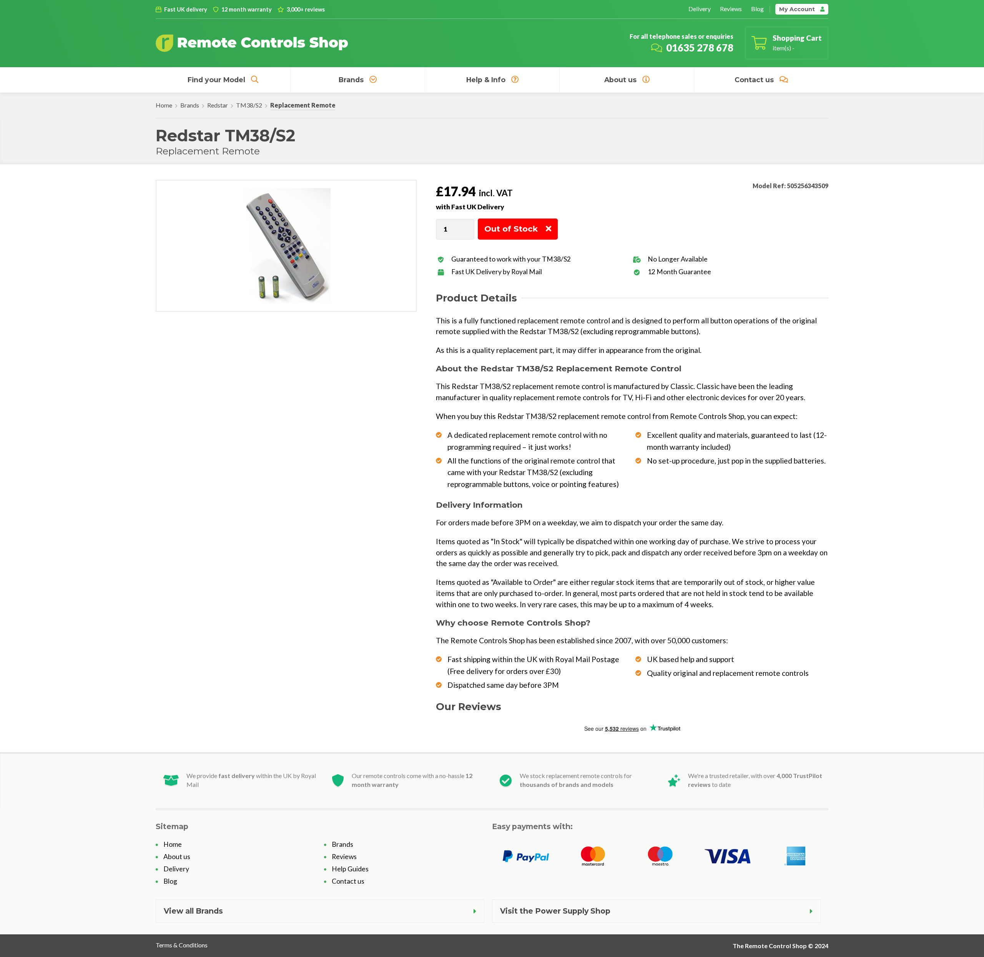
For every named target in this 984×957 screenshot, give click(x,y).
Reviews (731, 8)
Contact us (754, 80)
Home (164, 105)
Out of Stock (511, 228)
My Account (797, 9)
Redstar (217, 105)
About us (620, 80)
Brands (351, 80)
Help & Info (485, 80)
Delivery (699, 8)
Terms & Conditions (182, 945)
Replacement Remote (303, 105)
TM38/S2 (249, 105)
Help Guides (350, 869)
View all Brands (193, 911)
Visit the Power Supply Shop (555, 911)
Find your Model (216, 80)
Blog (757, 8)
